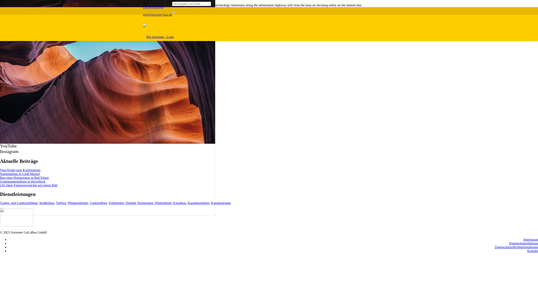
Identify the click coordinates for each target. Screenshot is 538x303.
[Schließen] (173, 12)
